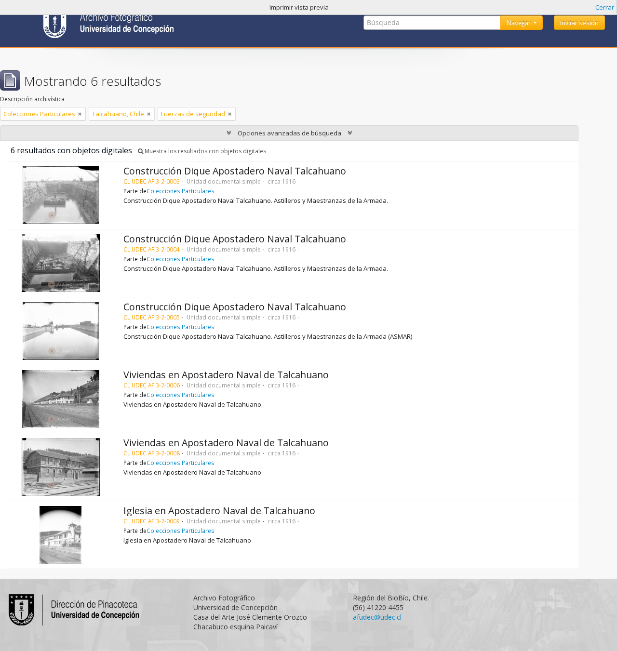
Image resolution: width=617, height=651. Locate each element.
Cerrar (604, 7)
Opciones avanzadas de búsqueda (289, 133)
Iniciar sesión (579, 22)
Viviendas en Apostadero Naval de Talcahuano (226, 374)
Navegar (519, 22)
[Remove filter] (80, 114)
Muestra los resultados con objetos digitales (204, 151)
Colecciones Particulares (181, 191)
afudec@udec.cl (377, 617)
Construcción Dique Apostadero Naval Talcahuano (234, 170)
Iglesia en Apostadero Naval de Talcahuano (219, 510)
